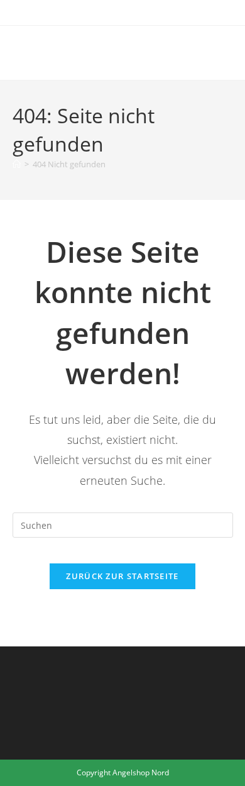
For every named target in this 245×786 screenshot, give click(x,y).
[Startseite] (17, 164)
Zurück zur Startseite (122, 576)
